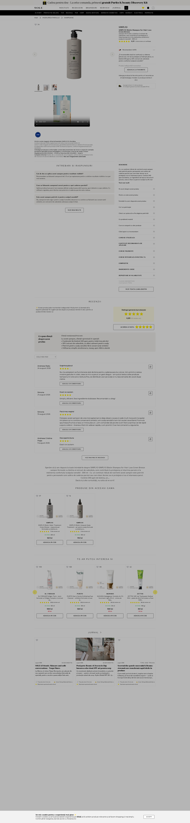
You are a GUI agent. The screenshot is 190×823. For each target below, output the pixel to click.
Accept (149, 817)
